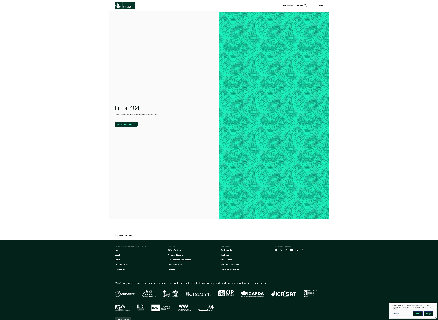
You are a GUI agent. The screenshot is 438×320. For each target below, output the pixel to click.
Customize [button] (396, 314)
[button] (287, 5)
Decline (417, 314)
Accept (428, 314)
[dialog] (413, 311)
